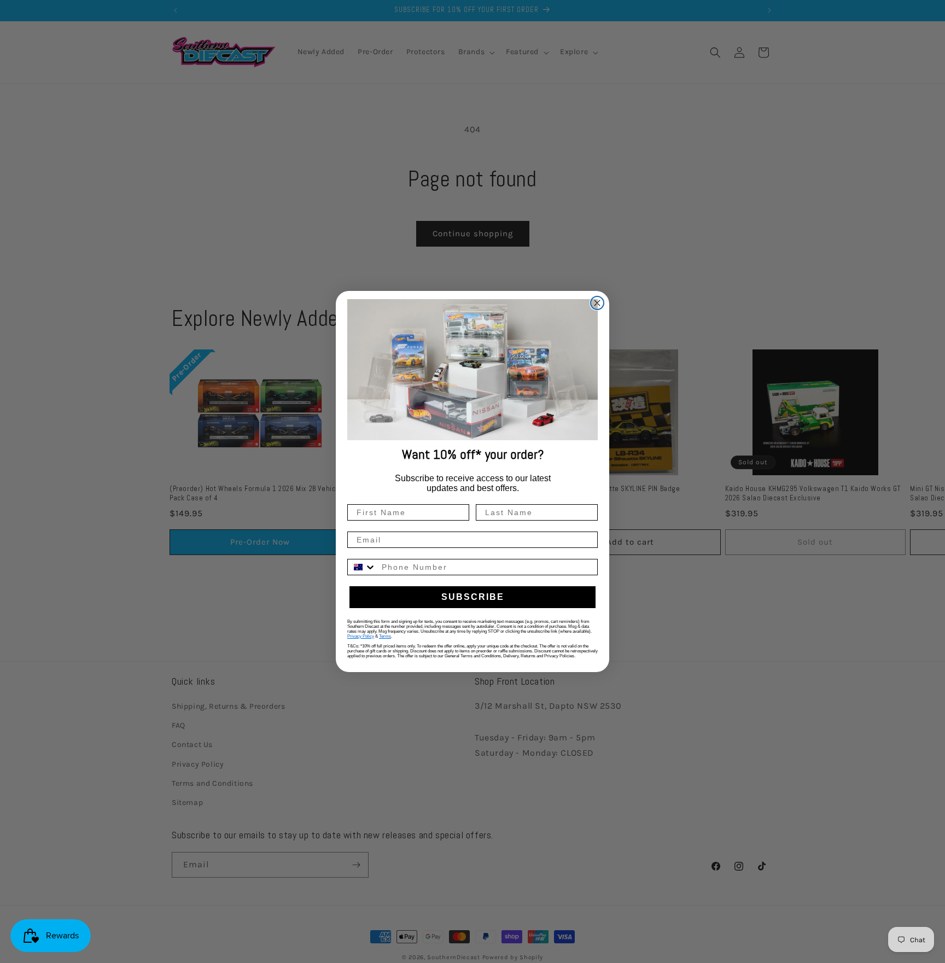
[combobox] (362, 567)
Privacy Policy (360, 636)
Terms (385, 636)
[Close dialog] (597, 303)
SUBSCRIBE (472, 597)
